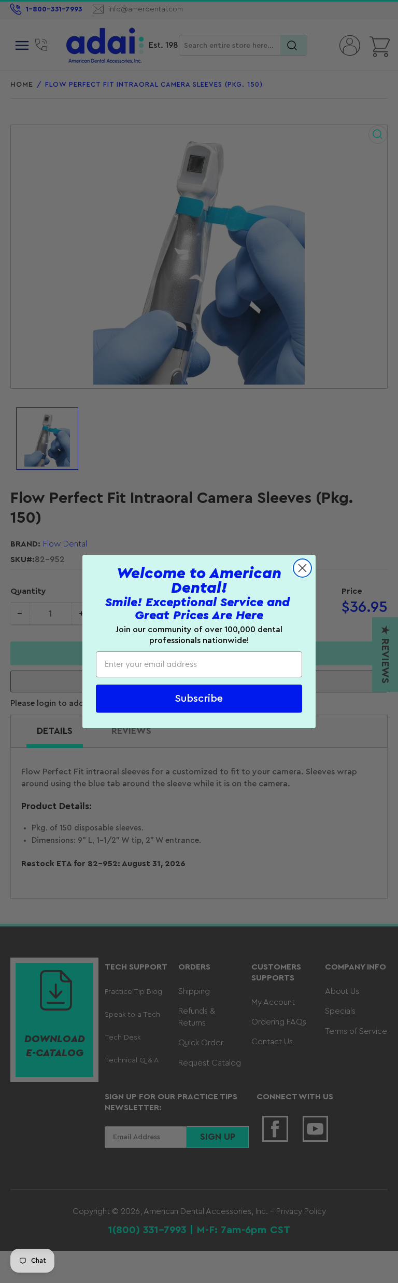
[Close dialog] (302, 568)
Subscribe (199, 698)
